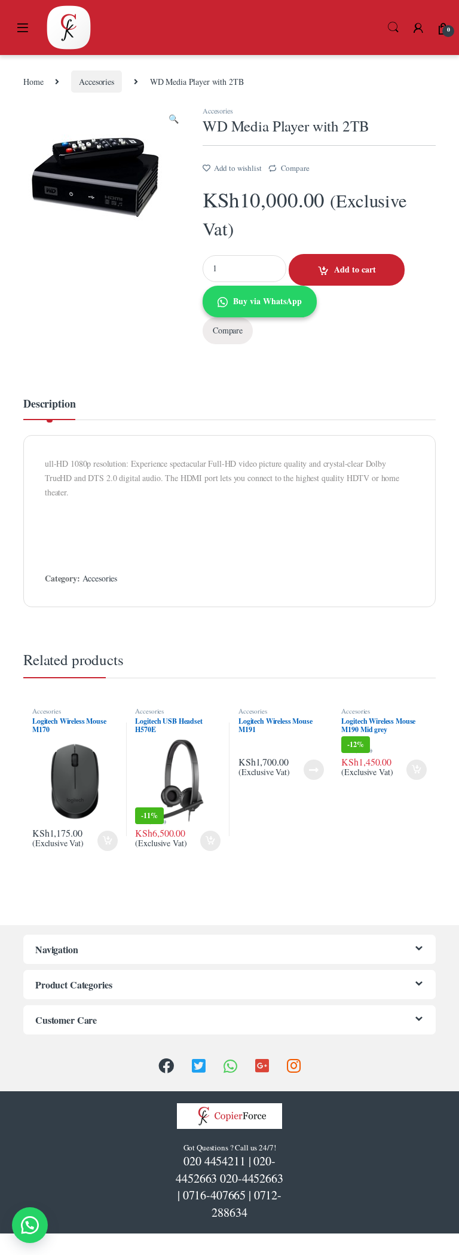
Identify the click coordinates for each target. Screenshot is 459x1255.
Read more (314, 770)
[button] (30, 1225)
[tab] (49, 409)
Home (33, 81)
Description (49, 404)
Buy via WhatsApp (267, 301)
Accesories (96, 81)
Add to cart (355, 269)
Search (393, 27)
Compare (295, 168)
